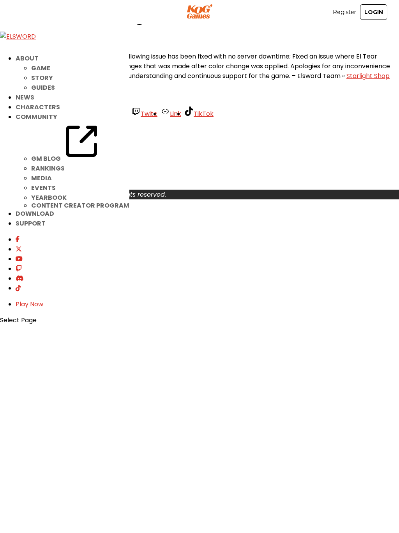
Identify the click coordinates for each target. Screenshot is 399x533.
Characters (38, 107)
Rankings (48, 168)
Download (35, 213)
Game (40, 68)
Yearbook (49, 197)
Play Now (29, 304)
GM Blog (46, 158)
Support (31, 223)
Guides (43, 87)
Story (42, 77)
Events (43, 187)
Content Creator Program (80, 205)
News (25, 97)
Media (41, 178)
